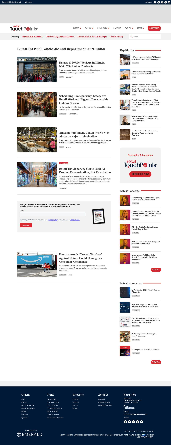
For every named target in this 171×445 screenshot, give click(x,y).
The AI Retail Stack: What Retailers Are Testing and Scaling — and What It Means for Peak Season (146, 320)
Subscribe (154, 28)
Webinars (76, 399)
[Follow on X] (162, 2)
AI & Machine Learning (54, 408)
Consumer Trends (53, 402)
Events (128, 28)
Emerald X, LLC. (136, 431)
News (61, 77)
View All (156, 270)
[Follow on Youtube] (169, 2)
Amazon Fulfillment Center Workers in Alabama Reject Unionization (84, 134)
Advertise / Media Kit (105, 405)
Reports (75, 405)
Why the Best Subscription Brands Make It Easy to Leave (145, 228)
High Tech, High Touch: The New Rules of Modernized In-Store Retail (145, 305)
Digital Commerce (53, 415)
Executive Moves (52, 405)
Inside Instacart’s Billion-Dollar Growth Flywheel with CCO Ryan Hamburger (144, 257)
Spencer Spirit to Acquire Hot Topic (92, 37)
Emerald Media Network (11, 2)
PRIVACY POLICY (147, 437)
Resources (102, 28)
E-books (75, 408)
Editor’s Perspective (27, 405)
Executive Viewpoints (28, 408)
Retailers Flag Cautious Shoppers (60, 37)
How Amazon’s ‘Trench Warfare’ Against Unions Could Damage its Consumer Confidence (80, 258)
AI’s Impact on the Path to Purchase (145, 349)
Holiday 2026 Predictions (32, 37)
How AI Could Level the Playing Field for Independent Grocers (146, 242)
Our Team (101, 399)
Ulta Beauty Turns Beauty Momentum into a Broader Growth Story (146, 72)
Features (63, 114)
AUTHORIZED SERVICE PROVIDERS (86, 435)
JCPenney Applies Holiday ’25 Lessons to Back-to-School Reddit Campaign (146, 58)
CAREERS (69, 435)
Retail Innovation (52, 412)
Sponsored (24, 418)
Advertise (28, 2)
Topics (88, 28)
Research (76, 402)
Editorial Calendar (104, 402)
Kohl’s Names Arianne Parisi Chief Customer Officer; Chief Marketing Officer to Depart (145, 118)
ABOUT (62, 435)
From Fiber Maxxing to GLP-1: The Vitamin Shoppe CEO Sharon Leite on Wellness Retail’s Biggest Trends (146, 213)
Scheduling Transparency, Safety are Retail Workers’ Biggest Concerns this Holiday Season (83, 99)
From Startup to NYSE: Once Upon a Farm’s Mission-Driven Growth (146, 198)
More (139, 28)
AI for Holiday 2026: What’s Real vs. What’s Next (146, 291)
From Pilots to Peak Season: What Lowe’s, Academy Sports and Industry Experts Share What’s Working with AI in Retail (146, 103)
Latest (76, 28)
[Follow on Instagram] (165, 2)
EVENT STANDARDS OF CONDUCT (111, 435)
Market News (51, 399)
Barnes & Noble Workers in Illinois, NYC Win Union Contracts (82, 64)
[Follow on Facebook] (155, 2)
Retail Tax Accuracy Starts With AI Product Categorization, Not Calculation (85, 170)
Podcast (117, 28)
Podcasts (135, 203)
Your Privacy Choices (132, 435)
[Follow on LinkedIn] (158, 2)
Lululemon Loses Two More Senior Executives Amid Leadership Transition (145, 132)
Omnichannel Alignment (55, 418)
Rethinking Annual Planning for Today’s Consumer (144, 334)
